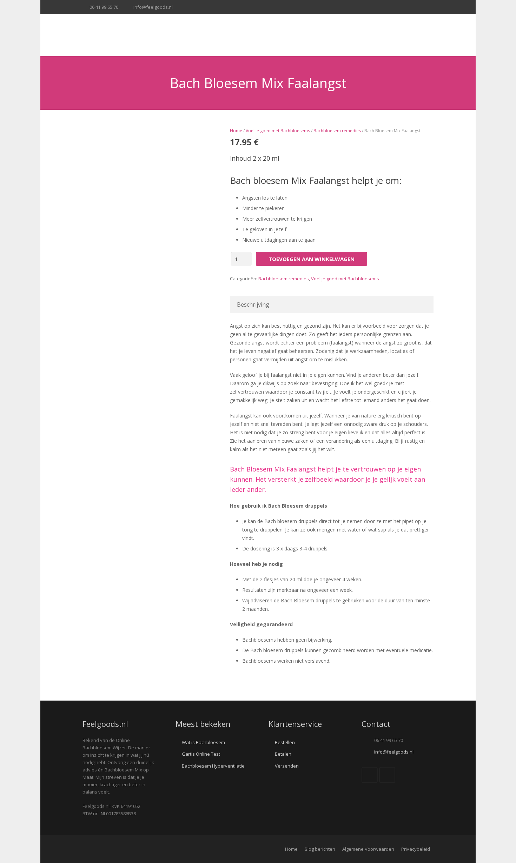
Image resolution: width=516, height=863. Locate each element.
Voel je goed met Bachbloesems (278, 131)
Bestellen (285, 742)
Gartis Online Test (201, 754)
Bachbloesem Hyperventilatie (213, 766)
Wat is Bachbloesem (203, 742)
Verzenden (287, 766)
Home (236, 131)
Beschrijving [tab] (253, 304)
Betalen (283, 754)
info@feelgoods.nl (153, 7)
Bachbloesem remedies (337, 131)
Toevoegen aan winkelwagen (312, 258)
